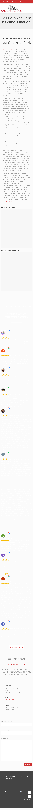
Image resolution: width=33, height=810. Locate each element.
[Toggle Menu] (30, 8)
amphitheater (24, 136)
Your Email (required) (6, 730)
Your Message (4, 738)
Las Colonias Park (8, 49)
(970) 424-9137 (9, 700)
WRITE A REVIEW (16, 647)
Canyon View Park (8, 201)
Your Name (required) (6, 721)
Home (7, 26)
